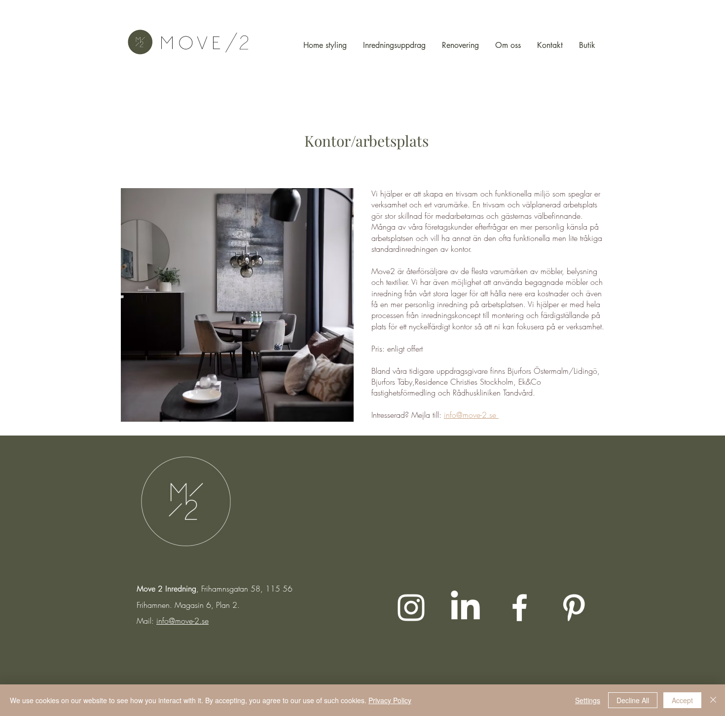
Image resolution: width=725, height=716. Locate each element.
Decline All (632, 700)
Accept (682, 700)
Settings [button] (587, 700)
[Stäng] (713, 700)
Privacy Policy (389, 700)
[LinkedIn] (465, 608)
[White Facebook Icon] (520, 608)
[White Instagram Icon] (411, 608)
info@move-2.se (182, 620)
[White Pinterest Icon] (574, 608)
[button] (237, 305)
